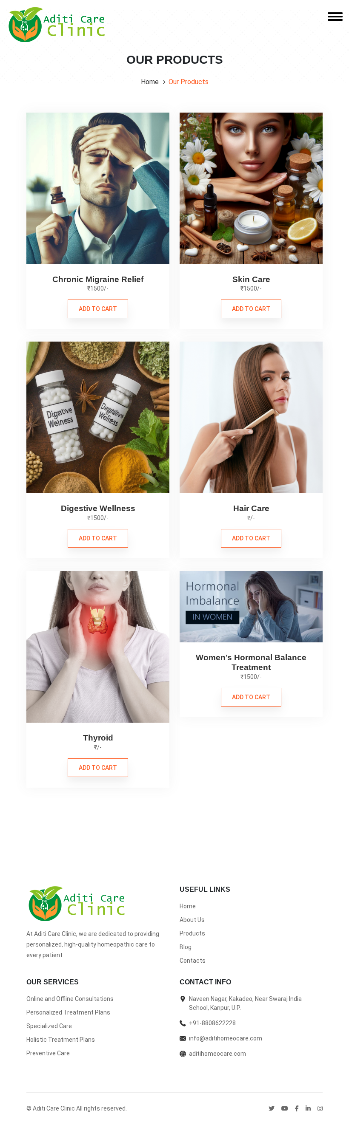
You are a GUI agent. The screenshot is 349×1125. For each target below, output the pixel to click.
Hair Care (251, 508)
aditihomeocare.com (217, 1053)
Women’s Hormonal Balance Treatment (251, 662)
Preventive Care (48, 1053)
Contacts (193, 960)
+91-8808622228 (212, 1023)
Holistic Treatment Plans (60, 1039)
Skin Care (251, 279)
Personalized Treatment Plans (68, 1012)
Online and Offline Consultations (70, 998)
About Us (192, 919)
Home (150, 82)
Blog (186, 947)
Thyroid (98, 737)
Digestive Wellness (98, 508)
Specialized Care (49, 1026)
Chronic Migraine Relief (97, 279)
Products (192, 933)
